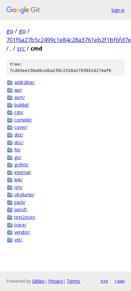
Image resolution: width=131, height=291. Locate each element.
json (119, 281)
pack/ (19, 202)
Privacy (55, 281)
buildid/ (21, 105)
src (21, 48)
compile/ (23, 120)
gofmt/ (21, 165)
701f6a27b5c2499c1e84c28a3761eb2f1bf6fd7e (68, 40)
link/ (18, 180)
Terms (73, 281)
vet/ (18, 240)
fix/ (17, 150)
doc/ (19, 142)
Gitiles (38, 281)
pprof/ (20, 209)
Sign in (118, 10)
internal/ (22, 172)
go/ (17, 157)
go (9, 31)
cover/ (20, 127)
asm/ (19, 97)
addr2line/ (24, 82)
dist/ (18, 135)
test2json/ (24, 217)
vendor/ (22, 232)
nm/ (18, 187)
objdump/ (24, 194)
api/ (18, 90)
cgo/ (19, 112)
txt (104, 281)
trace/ (20, 225)
